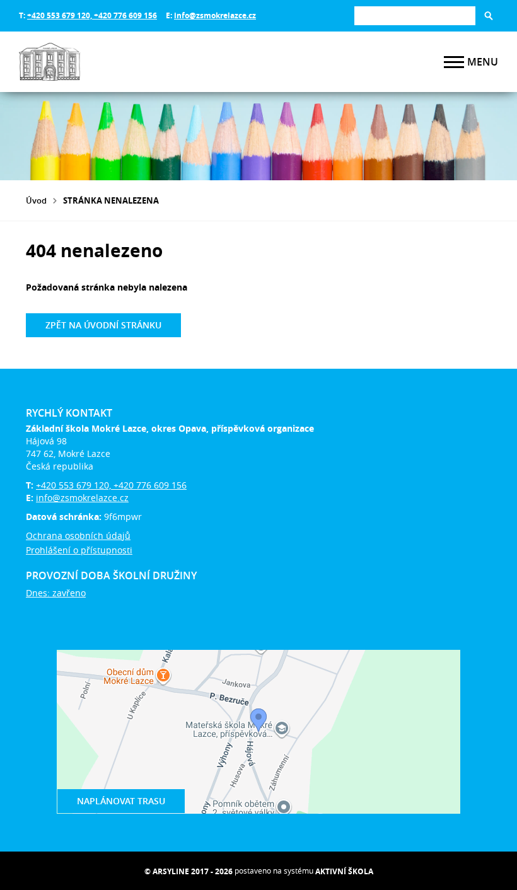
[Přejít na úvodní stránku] (94, 62)
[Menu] (454, 62)
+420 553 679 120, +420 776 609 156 (92, 15)
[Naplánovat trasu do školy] (258, 732)
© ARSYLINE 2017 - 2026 (188, 871)
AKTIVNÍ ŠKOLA (344, 871)
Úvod (36, 200)
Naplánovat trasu (121, 801)
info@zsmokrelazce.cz (215, 15)
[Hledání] (414, 15)
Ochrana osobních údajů (78, 535)
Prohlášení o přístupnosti (79, 550)
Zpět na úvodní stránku (103, 325)
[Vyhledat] (488, 15)
